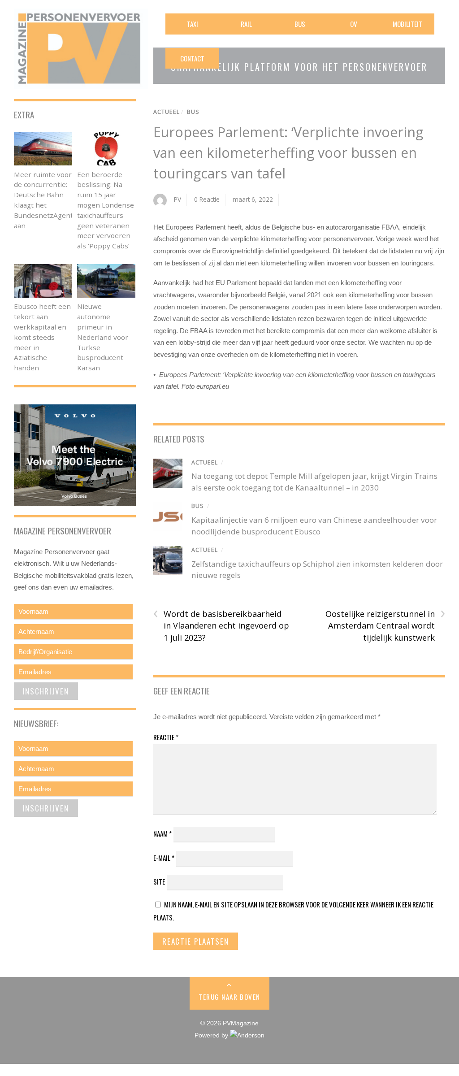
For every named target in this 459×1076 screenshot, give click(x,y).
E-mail (163, 858)
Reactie (165, 737)
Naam (162, 833)
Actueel (166, 112)
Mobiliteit (407, 24)
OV (353, 24)
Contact (192, 58)
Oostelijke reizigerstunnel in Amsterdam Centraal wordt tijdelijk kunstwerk (385, 625)
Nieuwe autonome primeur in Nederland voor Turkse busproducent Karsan (102, 337)
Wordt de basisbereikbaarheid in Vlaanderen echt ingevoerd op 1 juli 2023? (221, 625)
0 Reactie (207, 199)
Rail (246, 24)
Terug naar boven (229, 997)
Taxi (192, 24)
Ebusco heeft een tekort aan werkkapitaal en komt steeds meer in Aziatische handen (42, 337)
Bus (299, 24)
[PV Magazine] (81, 83)
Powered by (212, 1035)
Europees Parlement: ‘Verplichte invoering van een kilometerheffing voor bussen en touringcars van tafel (288, 152)
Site (159, 881)
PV (177, 199)
